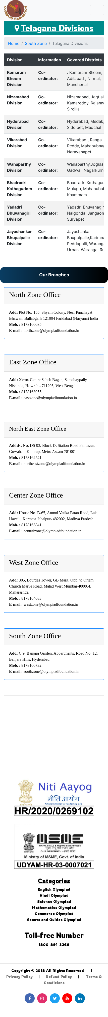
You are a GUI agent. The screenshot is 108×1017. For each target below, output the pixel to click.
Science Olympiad (54, 901)
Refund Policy (59, 976)
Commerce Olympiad (54, 913)
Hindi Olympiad (54, 895)
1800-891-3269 (54, 944)
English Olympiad (54, 889)
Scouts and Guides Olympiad (54, 919)
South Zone (36, 43)
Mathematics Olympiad (54, 907)
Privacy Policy (19, 976)
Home (13, 43)
